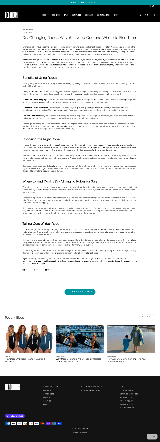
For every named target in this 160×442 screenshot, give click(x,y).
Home (24, 29)
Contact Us (76, 15)
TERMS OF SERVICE (127, 408)
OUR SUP (46, 397)
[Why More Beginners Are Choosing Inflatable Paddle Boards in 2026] (80, 339)
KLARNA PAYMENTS (127, 390)
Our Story (56, 15)
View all (147, 316)
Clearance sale (103, 15)
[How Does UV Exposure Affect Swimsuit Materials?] (29, 339)
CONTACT (47, 401)
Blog (116, 15)
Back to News (81, 292)
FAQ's (66, 15)
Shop (44, 15)
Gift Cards (89, 15)
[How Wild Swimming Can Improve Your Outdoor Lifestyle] (131, 339)
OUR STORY (47, 390)
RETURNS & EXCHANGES (90, 390)
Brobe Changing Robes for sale (97, 261)
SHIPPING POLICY (126, 404)
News (30, 29)
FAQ (45, 404)
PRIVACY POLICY (126, 401)
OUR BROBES (48, 394)
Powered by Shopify (80, 432)
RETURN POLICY (126, 397)
